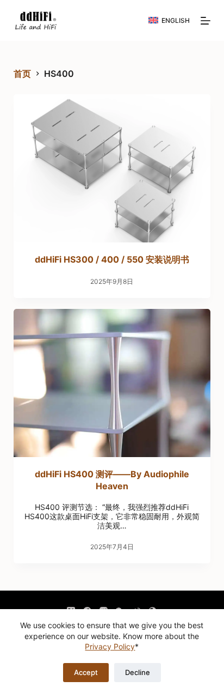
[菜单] (205, 21)
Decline (137, 672)
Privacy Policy (110, 646)
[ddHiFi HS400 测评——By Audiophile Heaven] (112, 383)
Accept (86, 672)
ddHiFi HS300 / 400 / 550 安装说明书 (112, 259)
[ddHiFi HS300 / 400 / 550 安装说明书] (112, 168)
